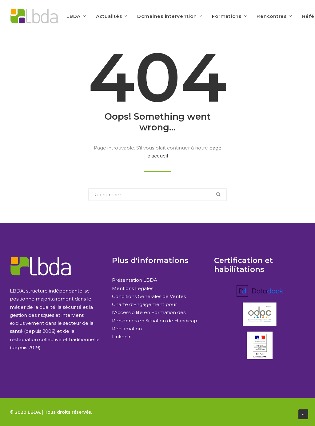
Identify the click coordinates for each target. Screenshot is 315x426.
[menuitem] (76, 16)
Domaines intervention (167, 16)
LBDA (73, 16)
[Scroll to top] (303, 414)
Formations (226, 16)
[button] (218, 194)
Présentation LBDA (134, 280)
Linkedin (122, 337)
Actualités (109, 16)
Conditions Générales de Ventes (149, 296)
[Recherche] (157, 194)
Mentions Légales (132, 288)
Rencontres (272, 16)
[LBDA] (34, 16)
